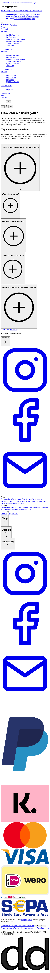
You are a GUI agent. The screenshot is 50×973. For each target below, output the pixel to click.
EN (8, 102)
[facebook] (25, 445)
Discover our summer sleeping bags (22, 3)
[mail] (25, 495)
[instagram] (25, 395)
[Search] (2, 106)
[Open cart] (11, 106)
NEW (3, 11)
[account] (6, 106)
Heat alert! (5, 3)
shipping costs (26, 920)
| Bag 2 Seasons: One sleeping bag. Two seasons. (23, 11)
